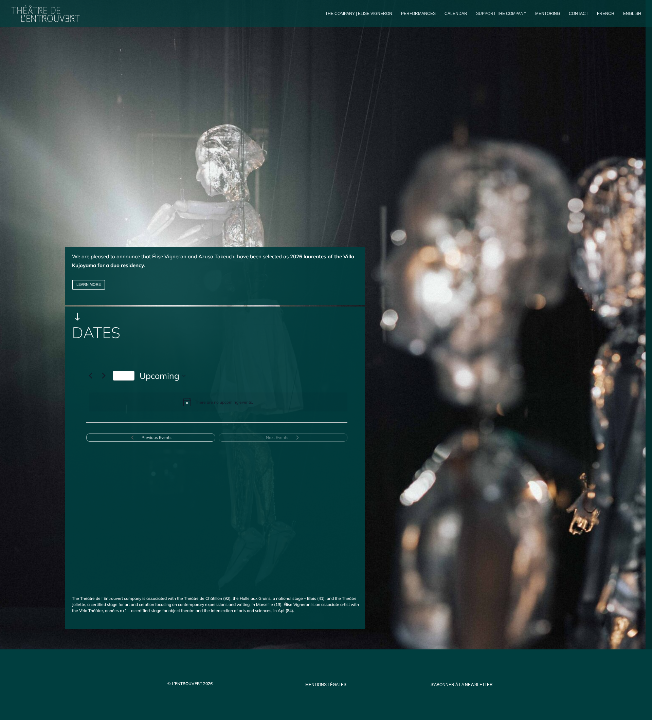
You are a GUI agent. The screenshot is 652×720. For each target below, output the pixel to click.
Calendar (456, 13)
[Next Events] (103, 376)
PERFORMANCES (418, 13)
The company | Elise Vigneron (358, 13)
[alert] (218, 401)
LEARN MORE (88, 284)
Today (123, 375)
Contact (578, 13)
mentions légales (325, 684)
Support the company (501, 13)
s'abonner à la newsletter (462, 684)
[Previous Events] (90, 376)
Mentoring (547, 13)
